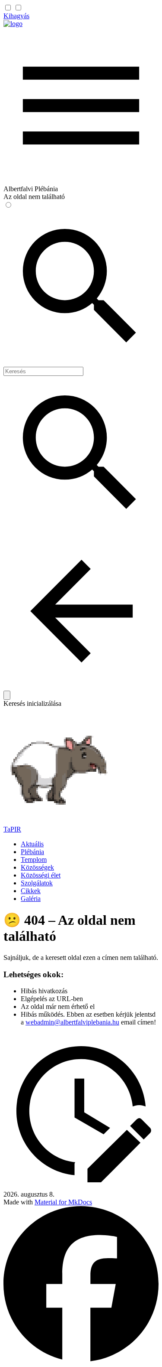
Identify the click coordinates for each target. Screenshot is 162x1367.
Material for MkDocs (63, 1202)
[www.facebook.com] (81, 1359)
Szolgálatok (37, 883)
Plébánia (32, 851)
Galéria (31, 898)
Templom (34, 859)
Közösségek (37, 867)
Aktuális (32, 844)
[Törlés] (6, 695)
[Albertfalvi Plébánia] (12, 23)
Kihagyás (16, 16)
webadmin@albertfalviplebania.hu (72, 1022)
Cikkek (31, 890)
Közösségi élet (40, 875)
